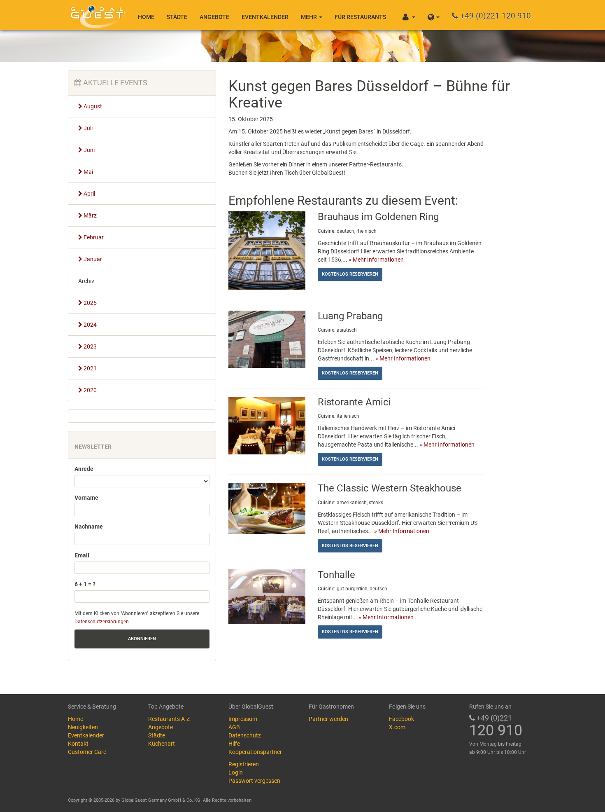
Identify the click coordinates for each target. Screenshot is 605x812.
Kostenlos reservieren (350, 274)
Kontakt (78, 743)
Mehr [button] (309, 17)
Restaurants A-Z (169, 719)
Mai (87, 171)
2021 (89, 368)
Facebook (401, 719)
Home (146, 17)
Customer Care (87, 752)
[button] (433, 15)
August (92, 106)
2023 (89, 346)
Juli (87, 128)
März (89, 215)
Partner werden (328, 719)
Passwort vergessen (254, 780)
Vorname (86, 497)
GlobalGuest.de (97, 14)
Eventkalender (265, 17)
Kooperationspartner (255, 752)
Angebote (214, 17)
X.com (397, 727)
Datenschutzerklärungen (101, 622)
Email (81, 555)
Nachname (88, 526)
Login (235, 772)
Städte (177, 17)
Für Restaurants (360, 17)
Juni (88, 150)
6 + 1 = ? (84, 584)
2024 (89, 324)
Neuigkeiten (83, 727)
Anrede (83, 469)
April (88, 193)
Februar (93, 237)
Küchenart (161, 743)
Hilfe (234, 743)
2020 (89, 390)
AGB (234, 727)
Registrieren (243, 764)
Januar (92, 259)
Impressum (242, 719)
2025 (89, 303)
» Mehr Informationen (376, 259)
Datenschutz (244, 735)
